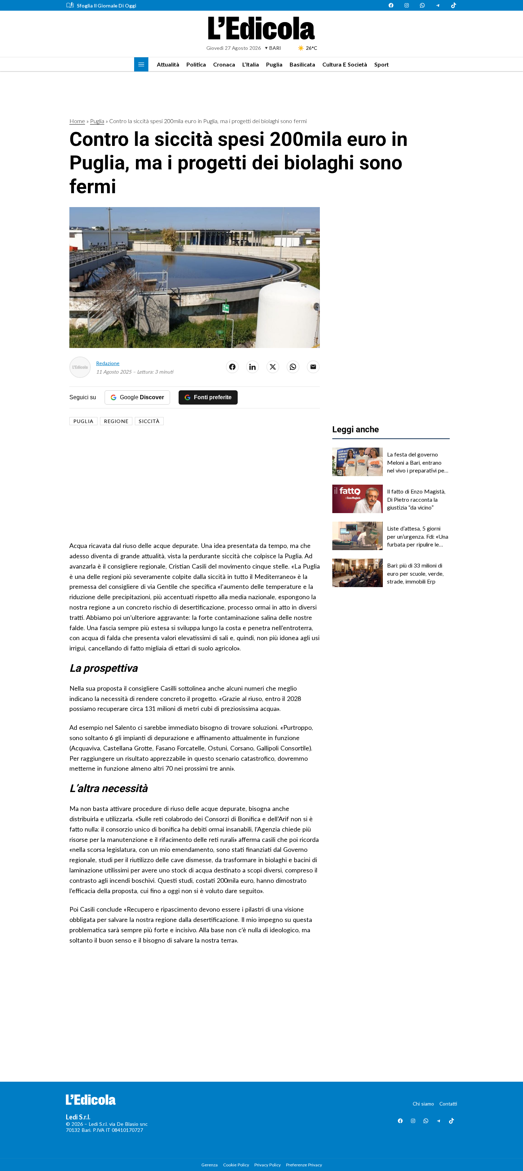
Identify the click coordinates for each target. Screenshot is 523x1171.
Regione (116, 421)
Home (77, 120)
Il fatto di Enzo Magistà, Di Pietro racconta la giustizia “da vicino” (416, 499)
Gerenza (209, 1164)
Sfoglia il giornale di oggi (106, 5)
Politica (196, 64)
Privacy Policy (267, 1164)
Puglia (274, 64)
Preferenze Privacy (304, 1164)
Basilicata (302, 64)
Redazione (108, 363)
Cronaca (224, 64)
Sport (381, 64)
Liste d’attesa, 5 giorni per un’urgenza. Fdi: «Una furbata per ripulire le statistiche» (417, 536)
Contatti (448, 1104)
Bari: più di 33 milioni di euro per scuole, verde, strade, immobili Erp (415, 573)
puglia (83, 421)
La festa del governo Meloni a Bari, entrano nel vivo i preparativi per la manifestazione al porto (417, 462)
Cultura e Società (344, 64)
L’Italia (250, 64)
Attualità (168, 64)
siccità (149, 421)
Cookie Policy (236, 1164)
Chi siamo (423, 1104)
